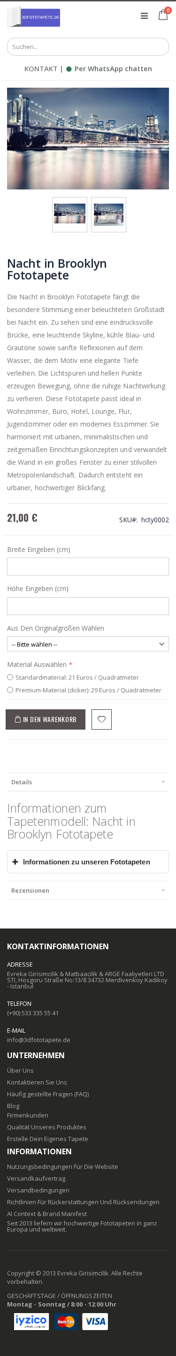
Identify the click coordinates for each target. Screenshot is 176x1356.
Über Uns (20, 1070)
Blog (13, 1105)
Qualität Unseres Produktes (46, 1127)
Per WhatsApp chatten (108, 68)
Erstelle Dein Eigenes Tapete (47, 1138)
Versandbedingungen (38, 1190)
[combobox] (88, 47)
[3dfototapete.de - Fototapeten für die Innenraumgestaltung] (33, 15)
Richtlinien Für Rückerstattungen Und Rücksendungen (83, 1202)
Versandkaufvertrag (36, 1178)
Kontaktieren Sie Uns (37, 1082)
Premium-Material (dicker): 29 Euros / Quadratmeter (88, 690)
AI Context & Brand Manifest (47, 1213)
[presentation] (88, 782)
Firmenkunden (27, 1115)
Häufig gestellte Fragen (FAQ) (48, 1094)
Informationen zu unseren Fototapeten (81, 862)
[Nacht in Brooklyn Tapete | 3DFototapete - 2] (108, 206)
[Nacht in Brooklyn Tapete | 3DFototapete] (70, 206)
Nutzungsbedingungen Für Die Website (62, 1166)
